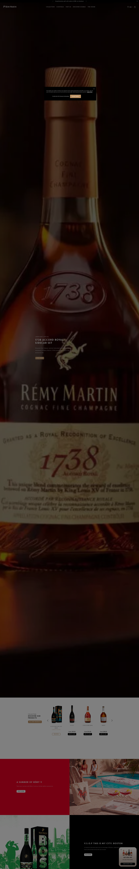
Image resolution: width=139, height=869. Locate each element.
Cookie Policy (89, 92)
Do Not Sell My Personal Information (60, 96)
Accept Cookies (75, 96)
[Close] (94, 89)
